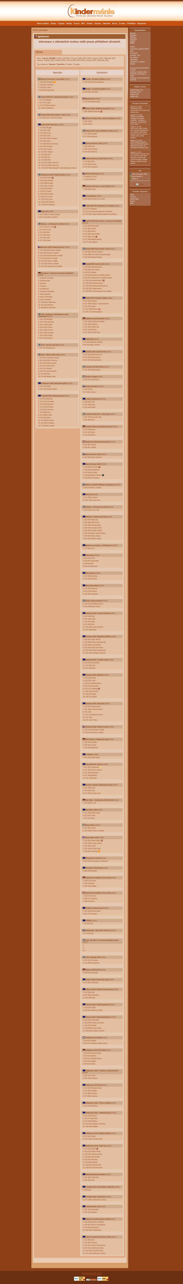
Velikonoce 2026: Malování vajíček (54, 383)
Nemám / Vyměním (57, 64)
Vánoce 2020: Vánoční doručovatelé (99, 989)
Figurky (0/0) (49, 60)
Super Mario (90, 825)
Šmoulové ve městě (93, 858)
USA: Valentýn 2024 (93, 957)
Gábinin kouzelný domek (95, 319)
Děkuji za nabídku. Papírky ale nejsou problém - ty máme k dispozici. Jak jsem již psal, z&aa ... (138, 119)
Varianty (97, 23)
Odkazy (133, 37)
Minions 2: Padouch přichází (96, 517)
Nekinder (106, 23)
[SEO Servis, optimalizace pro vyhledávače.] (91, 1280)
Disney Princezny (92, 174)
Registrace (141, 23)
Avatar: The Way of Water (95, 79)
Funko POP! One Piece (49, 125)
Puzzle (76, 23)
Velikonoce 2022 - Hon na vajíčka (98, 1103)
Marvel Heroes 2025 (93, 464)
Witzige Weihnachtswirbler (96, 1174)
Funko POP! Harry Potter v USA (53, 115)
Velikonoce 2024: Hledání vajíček (98, 1133)
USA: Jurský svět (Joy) (50, 345)
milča (132, 195)
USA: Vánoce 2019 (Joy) (50, 355)
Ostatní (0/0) (91, 60)
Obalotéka (134, 60)
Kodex (132, 47)
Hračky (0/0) (60, 60)
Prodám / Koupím (73, 64)
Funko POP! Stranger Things (96, 298)
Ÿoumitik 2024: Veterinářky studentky (100, 1187)
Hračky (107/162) (63, 58)
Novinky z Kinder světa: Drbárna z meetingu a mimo (138, 74)
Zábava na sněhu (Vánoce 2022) (98, 1219)
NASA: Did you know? (94, 601)
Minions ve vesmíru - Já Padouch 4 (99, 545)
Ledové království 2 (93, 399)
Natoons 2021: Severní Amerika (98, 613)
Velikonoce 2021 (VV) (94, 1085)
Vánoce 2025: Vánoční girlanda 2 (98, 1017)
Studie (132, 96)
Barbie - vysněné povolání (95, 89)
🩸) (99, 309)
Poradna (133, 35)
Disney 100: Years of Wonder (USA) (99, 131)
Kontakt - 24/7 (135, 55)
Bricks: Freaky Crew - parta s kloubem (100, 118)
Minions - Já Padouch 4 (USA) (52, 224)
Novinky (133, 92)
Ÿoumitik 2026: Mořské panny (52, 396)
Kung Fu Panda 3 (92, 386)
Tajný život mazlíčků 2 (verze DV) (98, 878)
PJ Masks (89, 754)
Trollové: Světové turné (94, 908)
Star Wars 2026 (91, 810)
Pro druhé (133, 53)
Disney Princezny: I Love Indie (52, 79)
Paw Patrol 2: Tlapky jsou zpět (97, 739)
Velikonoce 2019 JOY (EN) (95, 1050)
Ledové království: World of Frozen (99, 427)
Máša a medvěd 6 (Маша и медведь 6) (100, 485)
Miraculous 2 (90, 573)
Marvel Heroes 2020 (93, 454)
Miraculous (90, 555)
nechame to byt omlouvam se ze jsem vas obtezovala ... (140, 109)
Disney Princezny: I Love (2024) (98, 186)
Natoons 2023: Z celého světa (97, 660)
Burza (114, 23)
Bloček (132, 64)
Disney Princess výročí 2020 (97, 159)
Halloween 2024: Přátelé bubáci (53, 175)
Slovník (132, 33)
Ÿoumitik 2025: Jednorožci (96, 1197)
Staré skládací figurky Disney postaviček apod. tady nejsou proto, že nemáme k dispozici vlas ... (139, 145)
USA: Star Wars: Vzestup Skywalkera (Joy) (102, 940)
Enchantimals (91, 196)
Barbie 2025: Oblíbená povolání (97, 109)
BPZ (83, 23)
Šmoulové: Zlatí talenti (94, 868)
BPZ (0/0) (87, 58)
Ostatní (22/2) (97, 58)
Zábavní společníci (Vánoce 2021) (98, 1237)
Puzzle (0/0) (71, 60)
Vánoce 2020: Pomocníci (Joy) (97, 980)
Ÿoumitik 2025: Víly (93, 1207)
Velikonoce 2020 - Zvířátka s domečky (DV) (102, 1071)
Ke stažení (134, 57)
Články (53, 23)
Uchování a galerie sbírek (139, 49)
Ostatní (90, 23)
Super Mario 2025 (92, 838)
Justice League (91, 377)
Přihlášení (131, 23)
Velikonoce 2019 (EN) (94, 1038)
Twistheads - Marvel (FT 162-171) (98, 930)
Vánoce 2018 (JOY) (93, 970)
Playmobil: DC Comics (94, 764)
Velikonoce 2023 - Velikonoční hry (98, 1113)
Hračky (69, 23)
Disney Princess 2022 (94, 143)
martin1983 (134, 199)
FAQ (131, 51)
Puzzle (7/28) (76, 58)
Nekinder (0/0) (109, 58)
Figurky (61, 23)
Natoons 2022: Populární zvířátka (98, 636)
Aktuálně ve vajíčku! (137, 62)
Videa (132, 43)
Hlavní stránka (43, 23)
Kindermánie (135, 90)
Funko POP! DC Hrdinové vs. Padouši (100, 206)
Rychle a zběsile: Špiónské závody (99, 785)
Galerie (132, 41)
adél (131, 203)
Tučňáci (89, 921)
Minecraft (44, 211)
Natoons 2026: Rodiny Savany (52, 247)
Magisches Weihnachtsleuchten (98, 442)
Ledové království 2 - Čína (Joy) (98, 414)
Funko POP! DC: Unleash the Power (54, 97)
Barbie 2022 (90, 99)
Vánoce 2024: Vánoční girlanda (97, 1005)
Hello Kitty (90, 339)
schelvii (133, 197)
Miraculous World (92, 586)
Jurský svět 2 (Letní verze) (96, 352)
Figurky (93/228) (48, 58)
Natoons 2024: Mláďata (94, 675)
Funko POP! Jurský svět (95, 264)
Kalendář (133, 39)
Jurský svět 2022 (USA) (95, 367)
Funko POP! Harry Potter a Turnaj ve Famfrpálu (103, 221)
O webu (122, 23)
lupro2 (132, 201)
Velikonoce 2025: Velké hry (96, 1146)
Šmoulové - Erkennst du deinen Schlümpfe (57, 273)
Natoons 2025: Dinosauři (95, 704)
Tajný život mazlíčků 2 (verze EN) (98, 893)
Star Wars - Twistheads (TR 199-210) (99, 800)
